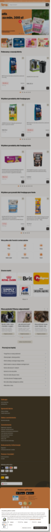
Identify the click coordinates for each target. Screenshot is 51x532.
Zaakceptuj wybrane (26, 527)
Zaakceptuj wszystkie (39, 527)
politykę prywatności (35, 519)
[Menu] (2, 518)
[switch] (4, 527)
